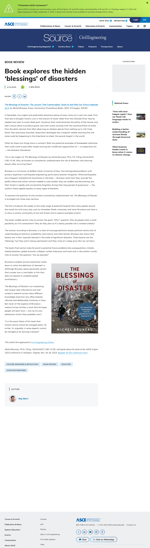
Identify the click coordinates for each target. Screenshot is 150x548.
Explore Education (12, 530)
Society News (64, 47)
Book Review (49, 364)
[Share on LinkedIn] (25, 96)
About (120, 47)
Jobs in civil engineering (50, 534)
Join (41, 524)
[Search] (137, 26)
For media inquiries (47, 539)
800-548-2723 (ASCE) (85, 525)
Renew (43, 529)
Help (42, 544)
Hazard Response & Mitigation (22, 364)
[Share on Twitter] (19, 96)
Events (8, 535)
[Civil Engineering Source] (58, 37)
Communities (115, 26)
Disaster (66, 364)
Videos (81, 47)
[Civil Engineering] (91, 37)
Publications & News (50, 26)
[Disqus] (75, 440)
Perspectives (107, 47)
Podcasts (92, 47)
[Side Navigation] (145, 26)
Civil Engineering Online (42, 342)
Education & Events (95, 26)
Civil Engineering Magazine (39, 47)
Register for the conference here (72, 352)
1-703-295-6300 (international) (111, 525)
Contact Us (131, 525)
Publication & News (13, 524)
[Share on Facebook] (14, 96)
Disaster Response (16, 370)
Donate (43, 519)
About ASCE (10, 545)
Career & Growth (73, 26)
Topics (129, 26)
